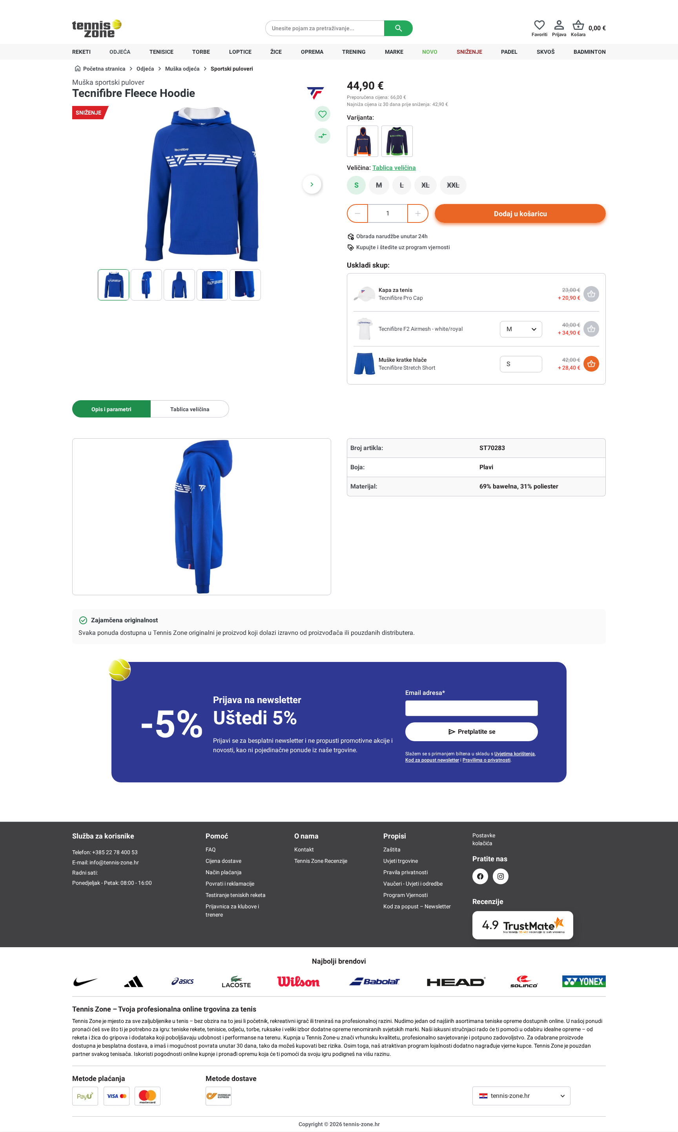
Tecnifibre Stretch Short (407, 368)
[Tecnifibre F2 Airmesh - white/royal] (364, 328)
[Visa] (116, 1095)
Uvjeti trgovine (400, 861)
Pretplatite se (477, 731)
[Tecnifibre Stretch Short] (364, 363)
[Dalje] (312, 184)
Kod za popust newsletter (432, 760)
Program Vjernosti (405, 895)
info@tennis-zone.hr (114, 862)
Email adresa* (425, 692)
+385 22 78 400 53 (121, 6)
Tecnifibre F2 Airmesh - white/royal (421, 329)
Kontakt (304, 849)
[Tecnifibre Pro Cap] (364, 293)
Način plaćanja (224, 872)
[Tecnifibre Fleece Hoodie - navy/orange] (362, 141)
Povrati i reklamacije (230, 883)
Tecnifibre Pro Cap (401, 298)
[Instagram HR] (500, 876)
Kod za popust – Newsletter (417, 906)
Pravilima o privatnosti (486, 760)
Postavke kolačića (480, 839)
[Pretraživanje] (398, 28)
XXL (457, 187)
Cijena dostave (223, 861)
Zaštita (392, 849)
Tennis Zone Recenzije (320, 861)
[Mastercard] (147, 1095)
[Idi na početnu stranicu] (97, 28)
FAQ (211, 849)
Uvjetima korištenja (514, 753)
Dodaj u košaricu (520, 214)
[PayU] (85, 1095)
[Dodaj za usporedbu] (322, 136)
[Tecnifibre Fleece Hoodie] (397, 141)
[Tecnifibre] (315, 93)
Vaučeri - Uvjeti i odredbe (413, 883)
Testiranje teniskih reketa (236, 895)
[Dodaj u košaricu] (591, 364)
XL (429, 187)
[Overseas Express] (218, 1095)
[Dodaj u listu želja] (322, 114)
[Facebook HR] (480, 876)
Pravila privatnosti (405, 872)
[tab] (111, 408)
